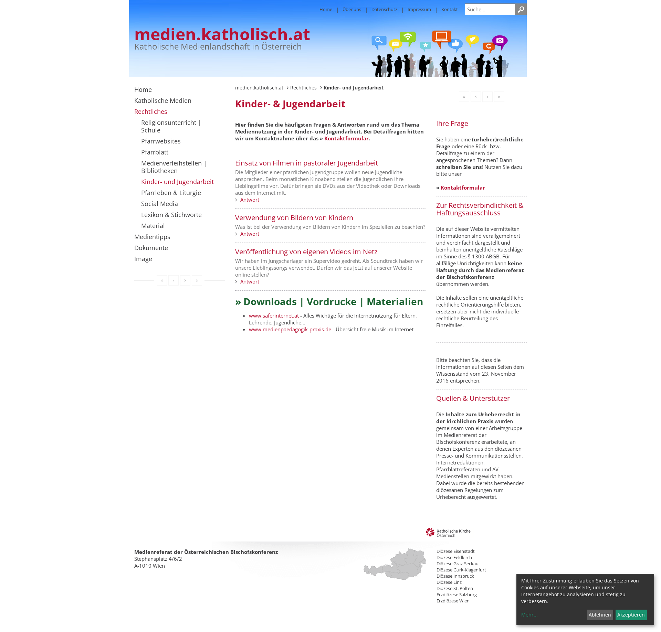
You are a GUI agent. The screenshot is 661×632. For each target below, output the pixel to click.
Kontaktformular (346, 138)
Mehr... (529, 614)
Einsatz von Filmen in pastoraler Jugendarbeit (306, 163)
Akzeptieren (631, 614)
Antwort (249, 199)
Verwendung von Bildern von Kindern (294, 217)
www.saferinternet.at (274, 315)
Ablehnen (600, 614)
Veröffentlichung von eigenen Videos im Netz (306, 251)
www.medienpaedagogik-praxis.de (290, 329)
